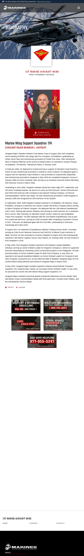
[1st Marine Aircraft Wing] (15, 8)
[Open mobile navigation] (78, 7)
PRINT (11, 287)
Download (42, 134)
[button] (44, 2)
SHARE (21, 287)
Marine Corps (42, 547)
